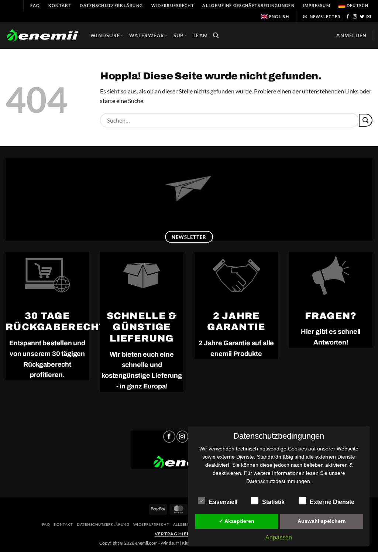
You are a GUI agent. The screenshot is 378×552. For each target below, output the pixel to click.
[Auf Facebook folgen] (348, 16)
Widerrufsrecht (172, 5)
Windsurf (105, 35)
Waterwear (147, 35)
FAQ (35, 5)
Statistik (273, 502)
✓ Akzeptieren (236, 521)
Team (200, 35)
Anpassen (278, 537)
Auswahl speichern (322, 521)
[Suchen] (216, 35)
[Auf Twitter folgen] (362, 16)
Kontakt (60, 5)
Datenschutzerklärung (111, 5)
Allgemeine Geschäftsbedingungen (248, 5)
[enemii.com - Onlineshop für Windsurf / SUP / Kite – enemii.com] (42, 35)
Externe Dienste (332, 502)
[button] (321, 16)
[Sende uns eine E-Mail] (369, 16)
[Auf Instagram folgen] (355, 16)
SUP (178, 35)
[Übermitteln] (365, 120)
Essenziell (223, 502)
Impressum (316, 5)
